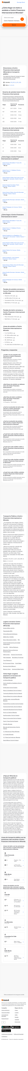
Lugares (16, 1012)
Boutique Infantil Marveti (9, 666)
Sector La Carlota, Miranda (10, 712)
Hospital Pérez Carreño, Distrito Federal (13, 703)
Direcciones (17, 1021)
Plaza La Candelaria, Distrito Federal (12, 690)
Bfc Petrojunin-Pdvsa (8, 663)
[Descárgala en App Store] (15, 1027)
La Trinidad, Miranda (8, 734)
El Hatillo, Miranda (7, 724)
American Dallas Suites (18, 669)
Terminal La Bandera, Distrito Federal (12, 693)
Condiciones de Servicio (7, 1034)
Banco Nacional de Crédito (9, 639)
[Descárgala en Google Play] (6, 1027)
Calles (16, 1014)
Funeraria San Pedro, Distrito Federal (12, 706)
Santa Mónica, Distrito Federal (10, 740)
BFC (19, 639)
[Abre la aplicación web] (6, 1030)
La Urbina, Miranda (7, 680)
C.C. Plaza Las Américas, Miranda (11, 737)
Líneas (16, 1010)
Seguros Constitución (16, 654)
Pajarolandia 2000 (7, 631)
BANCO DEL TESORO (8, 637)
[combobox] (14, 18)
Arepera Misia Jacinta (8, 628)
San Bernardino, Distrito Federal (11, 715)
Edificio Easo (6, 654)
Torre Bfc (5, 647)
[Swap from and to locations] (22, 19)
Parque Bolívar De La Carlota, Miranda (12, 696)
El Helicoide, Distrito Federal (10, 687)
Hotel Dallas (18, 663)
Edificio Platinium (13, 647)
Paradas (16, 1017)
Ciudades (17, 1019)
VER (16, 295)
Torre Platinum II (7, 660)
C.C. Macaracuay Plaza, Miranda (11, 731)
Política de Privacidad (18, 1034)
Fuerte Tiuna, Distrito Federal (10, 721)
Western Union (7, 669)
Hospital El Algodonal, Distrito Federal (12, 709)
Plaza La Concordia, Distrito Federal (12, 718)
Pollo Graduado (7, 657)
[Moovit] (6, 2)
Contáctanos (4, 1036)
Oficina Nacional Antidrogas (10, 634)
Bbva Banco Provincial (17, 657)
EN (3, 1022)
